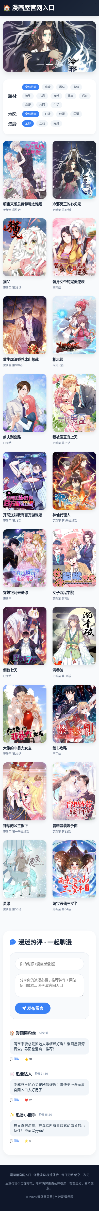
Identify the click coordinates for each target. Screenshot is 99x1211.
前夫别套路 (12, 437)
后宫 (85, 96)
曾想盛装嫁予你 (65, 825)
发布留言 (34, 1008)
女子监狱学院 (63, 592)
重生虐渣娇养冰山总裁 (21, 359)
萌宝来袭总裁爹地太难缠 (22, 204)
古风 (42, 96)
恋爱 (48, 87)
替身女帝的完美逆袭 (69, 281)
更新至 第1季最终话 (65, 520)
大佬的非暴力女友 (17, 748)
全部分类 (30, 87)
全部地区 (30, 114)
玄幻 (76, 87)
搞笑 (28, 96)
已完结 (57, 287)
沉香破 (58, 670)
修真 (70, 96)
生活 (56, 105)
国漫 (76, 114)
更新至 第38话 (12, 287)
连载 (42, 123)
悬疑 (28, 105)
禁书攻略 (60, 748)
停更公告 (58, 365)
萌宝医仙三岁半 (65, 903)
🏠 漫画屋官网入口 (29, 7)
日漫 (48, 114)
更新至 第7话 (61, 598)
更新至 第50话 (62, 676)
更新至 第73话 (12, 520)
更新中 (7, 598)
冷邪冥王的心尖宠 (67, 204)
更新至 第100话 (13, 365)
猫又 (6, 281)
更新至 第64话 (62, 909)
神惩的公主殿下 (15, 825)
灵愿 (6, 903)
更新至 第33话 (62, 831)
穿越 (56, 96)
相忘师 (58, 359)
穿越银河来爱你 (15, 592)
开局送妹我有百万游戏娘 (22, 515)
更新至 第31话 (61, 443)
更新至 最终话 (12, 210)
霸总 (62, 87)
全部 (28, 123)
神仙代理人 (61, 515)
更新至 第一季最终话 (16, 831)
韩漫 (62, 114)
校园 (42, 105)
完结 (56, 123)
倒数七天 (10, 670)
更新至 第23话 (12, 754)
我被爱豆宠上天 (65, 437)
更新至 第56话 (12, 909)
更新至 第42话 (62, 210)
